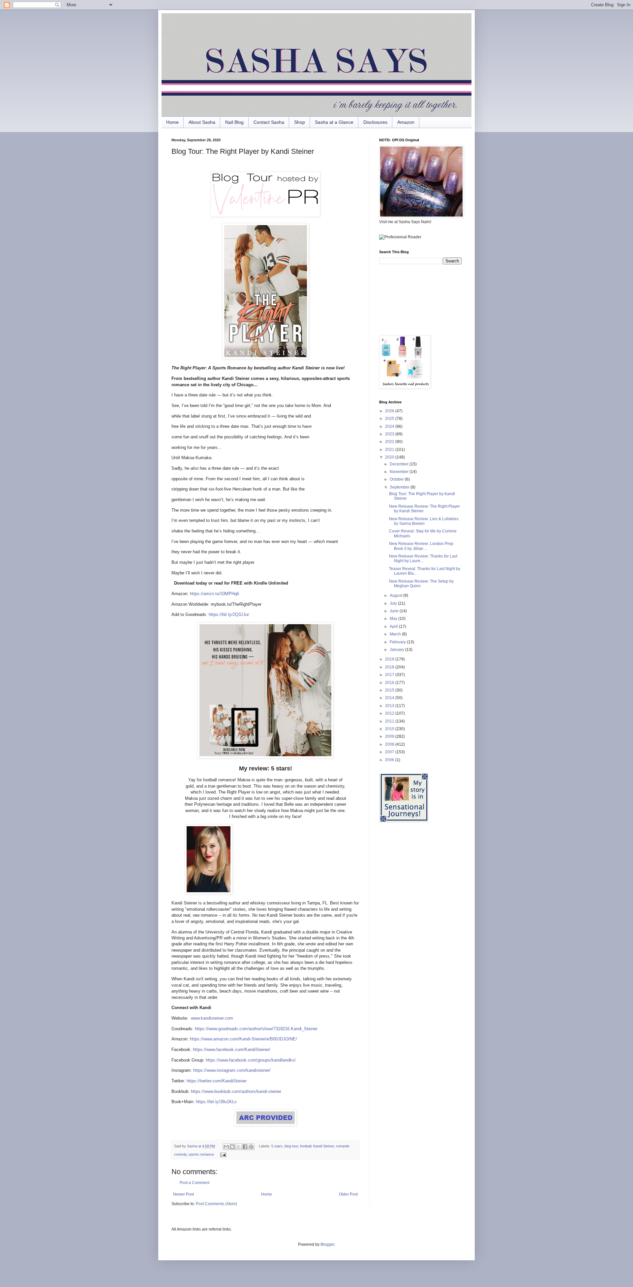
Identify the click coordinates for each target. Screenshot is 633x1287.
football (305, 1146)
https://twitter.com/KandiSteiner (217, 1080)
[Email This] (226, 1146)
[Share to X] (238, 1146)
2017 (390, 674)
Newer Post (183, 1194)
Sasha (192, 1146)
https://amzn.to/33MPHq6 (214, 593)
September (400, 487)
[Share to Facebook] (245, 1146)
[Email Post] (222, 1154)
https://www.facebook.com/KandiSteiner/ (231, 1049)
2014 (390, 697)
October (397, 479)
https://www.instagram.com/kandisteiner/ (232, 1070)
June (395, 611)
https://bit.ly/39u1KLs (216, 1101)
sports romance (201, 1154)
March (396, 634)
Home (172, 122)
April (394, 626)
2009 (390, 736)
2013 (390, 705)
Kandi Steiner (323, 1146)
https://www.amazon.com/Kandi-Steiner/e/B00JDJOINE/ (243, 1038)
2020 (390, 457)
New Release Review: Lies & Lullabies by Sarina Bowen (424, 521)
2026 (390, 411)
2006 (390, 760)
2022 (390, 441)
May (394, 618)
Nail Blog (234, 122)
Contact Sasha (269, 122)
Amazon (405, 122)
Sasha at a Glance (334, 122)
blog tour (291, 1146)
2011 (390, 721)
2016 (390, 682)
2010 (390, 729)
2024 (390, 426)
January (397, 649)
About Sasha (202, 122)
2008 (390, 744)
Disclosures (375, 122)
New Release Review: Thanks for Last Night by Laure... (423, 558)
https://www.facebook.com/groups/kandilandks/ (251, 1060)
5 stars (277, 1146)
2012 (390, 713)
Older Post (348, 1194)
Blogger (327, 1244)
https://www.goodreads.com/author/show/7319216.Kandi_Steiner (256, 1028)
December (399, 464)
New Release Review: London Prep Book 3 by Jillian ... (421, 546)
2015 (390, 690)
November (399, 471)
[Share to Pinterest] (251, 1146)
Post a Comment (194, 1182)
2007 (390, 752)
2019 (390, 659)
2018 (390, 667)
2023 (390, 434)
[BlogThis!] (232, 1146)
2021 (390, 449)
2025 (390, 418)
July (394, 603)
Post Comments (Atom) (216, 1204)
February (398, 642)
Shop (299, 122)
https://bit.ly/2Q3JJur (228, 614)
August (396, 595)
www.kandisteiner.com (212, 1018)
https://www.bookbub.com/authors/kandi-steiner (236, 1091)
